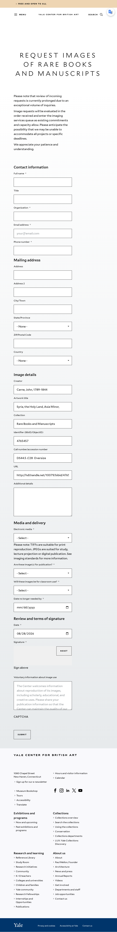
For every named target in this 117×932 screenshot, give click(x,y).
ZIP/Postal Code (23, 334)
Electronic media (23, 529)
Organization (21, 207)
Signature (19, 642)
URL (16, 466)
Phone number (22, 242)
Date (17, 625)
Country (18, 352)
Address (18, 266)
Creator (18, 381)
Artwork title (21, 398)
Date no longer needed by (28, 598)
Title (16, 190)
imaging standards (26, 558)
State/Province (22, 317)
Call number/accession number (31, 449)
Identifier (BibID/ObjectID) (29, 432)
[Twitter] (74, 790)
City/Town (20, 300)
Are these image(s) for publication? (33, 564)
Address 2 (19, 283)
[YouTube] (80, 790)
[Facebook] (55, 790)
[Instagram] (61, 790)
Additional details (23, 483)
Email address (21, 224)
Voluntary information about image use (35, 677)
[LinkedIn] (67, 790)
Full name (19, 173)
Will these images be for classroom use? (36, 581)
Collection (19, 415)
